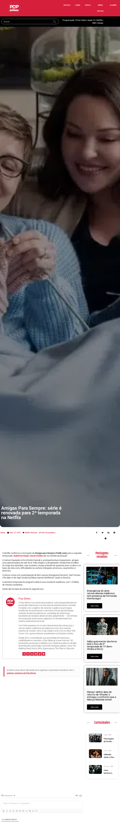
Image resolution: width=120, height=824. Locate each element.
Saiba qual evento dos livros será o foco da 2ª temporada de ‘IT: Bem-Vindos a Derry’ (102, 645)
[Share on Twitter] (102, 532)
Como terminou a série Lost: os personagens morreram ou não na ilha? (109, 771)
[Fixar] (13, 811)
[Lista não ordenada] (20, 811)
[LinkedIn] (32, 654)
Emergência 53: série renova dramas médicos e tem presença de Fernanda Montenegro (102, 595)
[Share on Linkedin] (108, 532)
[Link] (30, 811)
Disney (100, 23)
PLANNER (113, 5)
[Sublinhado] (10, 811)
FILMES (77, 5)
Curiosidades (102, 722)
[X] (24, 654)
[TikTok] (39, 654)
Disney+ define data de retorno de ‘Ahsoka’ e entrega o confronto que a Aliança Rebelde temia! (101, 696)
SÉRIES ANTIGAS (100, 8)
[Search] (54, 21)
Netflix (99, 20)
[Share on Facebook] (96, 532)
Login (79, 795)
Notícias (34, 533)
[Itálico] (7, 811)
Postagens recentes (102, 555)
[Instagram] (28, 654)
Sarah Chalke (36, 556)
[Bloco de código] (26, 811)
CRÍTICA (88, 5)
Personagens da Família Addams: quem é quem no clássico (109, 740)
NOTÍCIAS (67, 5)
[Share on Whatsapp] (105, 538)
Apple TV (91, 20)
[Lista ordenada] (16, 811)
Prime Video (80, 20)
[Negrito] (3, 811)
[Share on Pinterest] (114, 532)
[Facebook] (43, 654)
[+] (36, 811)
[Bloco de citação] (23, 811)
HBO (94, 23)
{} (33, 811)
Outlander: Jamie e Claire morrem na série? (109, 756)
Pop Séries (25, 598)
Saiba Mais (94, 606)
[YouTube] (36, 654)
